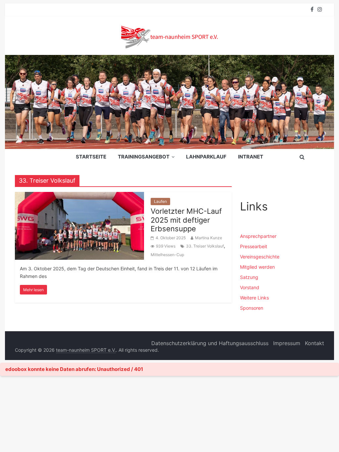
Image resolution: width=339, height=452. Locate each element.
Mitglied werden (257, 267)
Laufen (160, 201)
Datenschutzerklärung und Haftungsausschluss (209, 343)
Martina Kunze (208, 237)
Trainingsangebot (144, 157)
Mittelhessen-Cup (167, 254)
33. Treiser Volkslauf (205, 246)
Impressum (286, 343)
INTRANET (250, 157)
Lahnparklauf (206, 157)
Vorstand (249, 287)
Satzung (249, 277)
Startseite (91, 157)
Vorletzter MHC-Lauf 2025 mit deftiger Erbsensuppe (186, 220)
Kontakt (314, 343)
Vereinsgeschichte (259, 256)
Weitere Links (254, 297)
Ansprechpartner (258, 236)
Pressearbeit (253, 246)
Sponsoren (251, 308)
